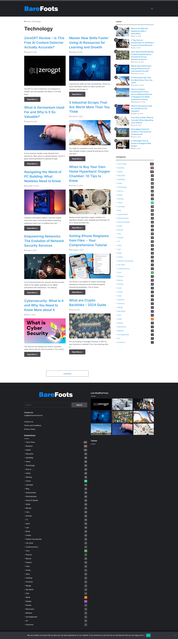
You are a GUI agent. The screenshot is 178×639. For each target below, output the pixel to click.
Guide (119, 226)
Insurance (121, 342)
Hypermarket (122, 214)
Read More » (32, 99)
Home (28, 21)
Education (121, 175)
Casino (120, 257)
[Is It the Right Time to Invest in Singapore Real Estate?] (122, 144)
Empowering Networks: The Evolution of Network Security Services (44, 241)
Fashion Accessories (125, 261)
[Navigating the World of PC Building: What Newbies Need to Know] (45, 202)
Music (119, 253)
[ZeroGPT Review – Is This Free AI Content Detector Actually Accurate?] (45, 71)
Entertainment (122, 218)
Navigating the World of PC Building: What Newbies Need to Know (42, 176)
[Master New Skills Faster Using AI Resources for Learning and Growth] (90, 68)
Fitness (120, 323)
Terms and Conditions (32, 425)
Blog (119, 210)
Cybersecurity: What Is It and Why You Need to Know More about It (44, 305)
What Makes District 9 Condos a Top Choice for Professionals (141, 131)
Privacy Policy (29, 429)
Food (119, 288)
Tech (119, 272)
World (119, 319)
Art (118, 338)
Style (119, 296)
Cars (119, 234)
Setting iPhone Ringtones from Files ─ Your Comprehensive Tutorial (89, 240)
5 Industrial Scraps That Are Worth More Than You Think (89, 107)
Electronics (121, 327)
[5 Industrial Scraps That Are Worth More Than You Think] (90, 132)
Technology (122, 187)
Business (120, 168)
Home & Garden (123, 222)
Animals (120, 238)
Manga (120, 307)
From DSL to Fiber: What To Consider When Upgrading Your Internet (142, 120)
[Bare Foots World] (41, 9)
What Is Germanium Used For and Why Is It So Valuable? (44, 112)
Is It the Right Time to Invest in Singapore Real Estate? (141, 143)
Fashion (120, 284)
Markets (120, 331)
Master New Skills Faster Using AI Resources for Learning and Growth (88, 42)
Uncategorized (123, 334)
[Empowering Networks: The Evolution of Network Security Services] (45, 266)
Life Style (121, 265)
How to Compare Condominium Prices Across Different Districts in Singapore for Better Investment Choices (141, 94)
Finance (120, 276)
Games (28, 601)
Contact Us (28, 422)
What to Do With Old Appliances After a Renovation (139, 31)
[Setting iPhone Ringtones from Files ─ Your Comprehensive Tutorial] (90, 266)
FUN (119, 315)
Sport (119, 245)
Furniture (120, 303)
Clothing (120, 300)
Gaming (120, 199)
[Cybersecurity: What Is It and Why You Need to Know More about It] (45, 330)
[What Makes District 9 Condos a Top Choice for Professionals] (122, 132)
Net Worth (121, 311)
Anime (119, 195)
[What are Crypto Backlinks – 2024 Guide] (90, 325)
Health (120, 172)
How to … (121, 191)
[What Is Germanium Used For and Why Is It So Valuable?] (45, 137)
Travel (119, 203)
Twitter (94, 441)
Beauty (120, 280)
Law (119, 249)
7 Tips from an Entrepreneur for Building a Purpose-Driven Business (142, 42)
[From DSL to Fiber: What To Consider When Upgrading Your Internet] (122, 120)
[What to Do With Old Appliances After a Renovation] (122, 31)
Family (120, 292)
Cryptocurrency (123, 269)
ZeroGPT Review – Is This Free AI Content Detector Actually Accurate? (44, 42)
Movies (120, 230)
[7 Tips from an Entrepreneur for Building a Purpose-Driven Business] (122, 43)
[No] (175, 635)
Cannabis (121, 207)
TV (118, 241)
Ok (148, 635)
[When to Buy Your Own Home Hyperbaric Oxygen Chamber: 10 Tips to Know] (90, 201)
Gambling (121, 179)
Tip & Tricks (122, 164)
